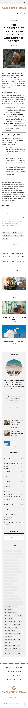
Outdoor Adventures (14, 501)
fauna (16, 235)
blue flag (13, 559)
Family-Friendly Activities (14, 478)
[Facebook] (18, 13)
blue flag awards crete (12, 562)
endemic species (7, 235)
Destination (13, 20)
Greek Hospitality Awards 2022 (12, 603)
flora (21, 235)
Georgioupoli (9, 584)
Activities (14, 458)
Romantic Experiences (14, 514)
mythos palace (9, 618)
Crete (20, 232)
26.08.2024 (14, 45)
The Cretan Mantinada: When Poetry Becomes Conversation (14, 294)
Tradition (14, 519)
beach (6, 559)
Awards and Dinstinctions (14, 463)
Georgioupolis (14, 484)
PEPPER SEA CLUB (15, 624)
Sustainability (14, 517)
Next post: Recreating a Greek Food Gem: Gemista (14, 262)
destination (8, 571)
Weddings (14, 524)
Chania (14, 232)
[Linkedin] (24, 13)
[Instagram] (21, 13)
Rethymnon (14, 512)
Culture (14, 468)
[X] (10, 244)
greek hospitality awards (12, 599)
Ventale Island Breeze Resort (14, 522)
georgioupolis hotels (11, 596)
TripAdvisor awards (10, 639)
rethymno (7, 630)
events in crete (9, 577)
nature (7, 624)
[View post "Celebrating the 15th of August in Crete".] (14, 331)
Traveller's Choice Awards (13, 633)
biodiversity (7, 232)
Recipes (14, 507)
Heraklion (14, 486)
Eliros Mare (14, 473)
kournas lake (18, 615)
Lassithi (14, 491)
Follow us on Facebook (14, 679)
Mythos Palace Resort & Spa (14, 496)
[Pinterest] (17, 244)
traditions (15, 630)
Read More (14, 402)
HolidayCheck (9, 609)
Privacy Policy (17, 697)
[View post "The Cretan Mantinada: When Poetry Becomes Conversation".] (14, 283)
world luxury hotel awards (13, 653)
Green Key (8, 606)
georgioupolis (9, 593)
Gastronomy (14, 481)
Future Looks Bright (11, 581)
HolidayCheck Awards (11, 612)
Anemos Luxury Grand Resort (14, 461)
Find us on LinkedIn (14, 675)
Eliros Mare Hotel (10, 574)
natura (5, 238)
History (14, 489)
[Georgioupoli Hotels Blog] (14, 8)
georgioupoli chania (11, 587)
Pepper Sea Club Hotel (14, 504)
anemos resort (9, 556)
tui (19, 639)
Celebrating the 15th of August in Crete (14, 341)
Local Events (14, 494)
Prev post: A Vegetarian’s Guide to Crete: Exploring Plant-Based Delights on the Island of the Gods (14, 255)
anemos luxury (17, 550)
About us (9, 697)
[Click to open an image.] (14, 58)
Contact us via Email (14, 671)
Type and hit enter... (7, 2)
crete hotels (14, 568)
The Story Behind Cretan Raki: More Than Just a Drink (14, 318)
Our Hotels (14, 499)
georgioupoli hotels (11, 590)
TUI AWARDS (8, 642)
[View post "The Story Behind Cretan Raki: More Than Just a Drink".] (14, 307)
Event (14, 476)
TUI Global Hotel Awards (12, 645)
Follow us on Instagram (14, 667)
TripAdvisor (8, 636)
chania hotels (15, 565)
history (15, 606)
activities (8, 550)
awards (17, 556)
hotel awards (9, 615)
